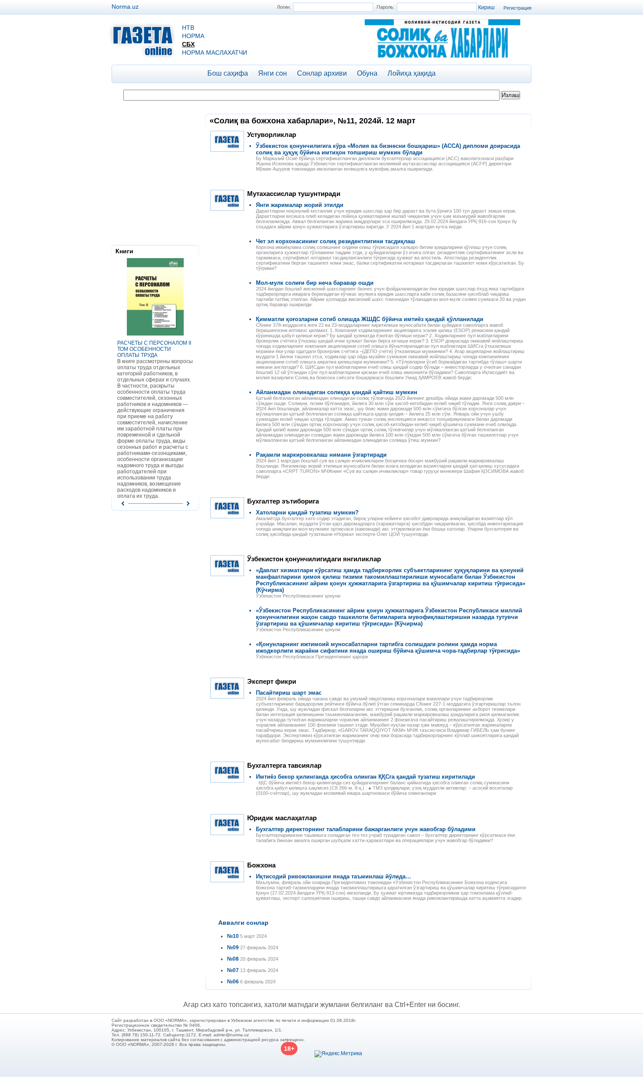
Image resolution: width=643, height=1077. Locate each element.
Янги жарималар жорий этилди (299, 205)
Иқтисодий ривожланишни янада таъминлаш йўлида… (333, 876)
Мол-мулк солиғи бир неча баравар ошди (315, 283)
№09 (233, 947)
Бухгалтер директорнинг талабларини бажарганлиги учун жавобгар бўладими (365, 829)
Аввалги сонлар (243, 922)
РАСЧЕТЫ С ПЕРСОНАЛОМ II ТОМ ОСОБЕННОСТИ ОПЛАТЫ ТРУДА (154, 349)
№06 (233, 982)
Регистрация (517, 7)
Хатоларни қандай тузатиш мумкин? (307, 512)
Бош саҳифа (227, 73)
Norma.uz (125, 6)
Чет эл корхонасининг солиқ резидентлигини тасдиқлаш (335, 241)
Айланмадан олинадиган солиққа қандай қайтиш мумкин (336, 392)
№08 (233, 959)
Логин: (284, 7)
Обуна (367, 73)
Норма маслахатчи (214, 52)
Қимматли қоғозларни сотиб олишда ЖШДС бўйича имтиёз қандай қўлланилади (369, 319)
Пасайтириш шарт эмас (289, 692)
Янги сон (272, 73)
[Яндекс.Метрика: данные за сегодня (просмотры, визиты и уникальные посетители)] (338, 1053)
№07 (233, 970)
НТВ (188, 27)
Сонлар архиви (322, 73)
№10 (233, 936)
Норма (193, 35)
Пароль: (386, 7)
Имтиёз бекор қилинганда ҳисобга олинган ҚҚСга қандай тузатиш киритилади (365, 776)
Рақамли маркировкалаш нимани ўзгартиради (321, 454)
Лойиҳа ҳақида (412, 73)
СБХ (188, 44)
